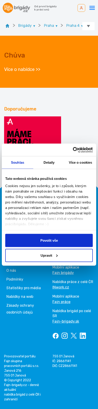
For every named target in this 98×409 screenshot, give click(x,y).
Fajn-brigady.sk (65, 321)
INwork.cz (60, 287)
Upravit (46, 255)
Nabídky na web (19, 296)
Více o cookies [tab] (80, 162)
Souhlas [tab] (17, 162)
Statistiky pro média (23, 288)
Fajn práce (61, 302)
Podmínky (14, 279)
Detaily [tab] (49, 162)
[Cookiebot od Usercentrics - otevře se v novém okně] (73, 150)
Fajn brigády (63, 273)
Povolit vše (49, 240)
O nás (11, 270)
